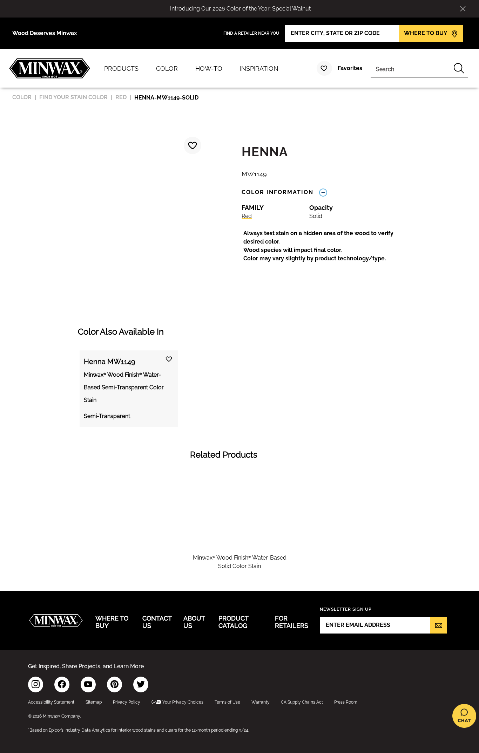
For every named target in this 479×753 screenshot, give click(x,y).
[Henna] (192, 145)
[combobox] (410, 68)
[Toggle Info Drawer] (323, 192)
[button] (326, 246)
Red (247, 216)
